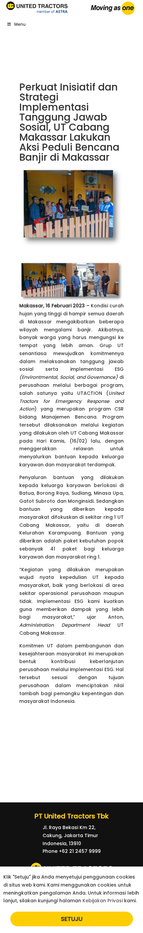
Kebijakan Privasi (102, 900)
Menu (20, 24)
